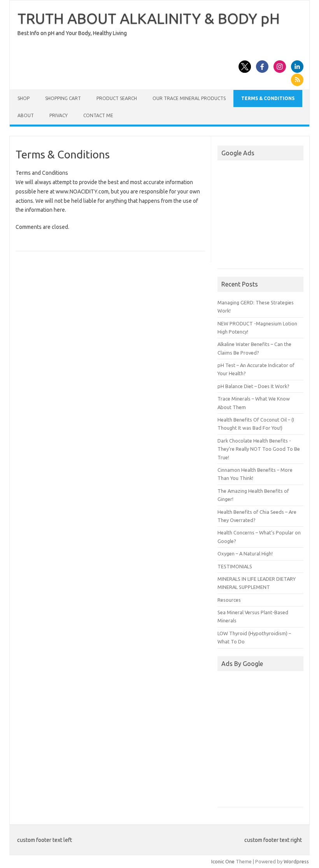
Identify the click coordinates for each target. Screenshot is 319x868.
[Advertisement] (268, 215)
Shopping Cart (63, 98)
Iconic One (223, 861)
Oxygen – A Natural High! (245, 553)
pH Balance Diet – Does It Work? (253, 386)
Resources (229, 600)
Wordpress (296, 861)
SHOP (24, 98)
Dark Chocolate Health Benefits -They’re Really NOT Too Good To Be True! (258, 449)
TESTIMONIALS (234, 566)
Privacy (58, 115)
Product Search (116, 98)
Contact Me (98, 115)
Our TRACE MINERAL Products (189, 98)
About (26, 115)
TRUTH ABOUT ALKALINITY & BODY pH (149, 18)
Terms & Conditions (267, 98)
